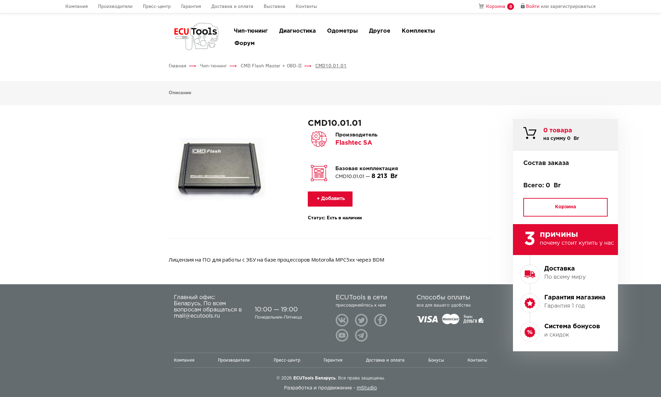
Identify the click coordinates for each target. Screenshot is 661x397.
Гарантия (191, 6)
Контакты (306, 6)
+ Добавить (330, 199)
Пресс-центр (157, 6)
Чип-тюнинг (251, 31)
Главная (177, 66)
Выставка (274, 6)
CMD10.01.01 (331, 66)
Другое (379, 31)
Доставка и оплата (232, 6)
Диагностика (297, 31)
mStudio (367, 388)
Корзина (565, 207)
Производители (115, 6)
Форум (244, 43)
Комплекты (418, 31)
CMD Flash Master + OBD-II (271, 66)
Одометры (342, 31)
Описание (180, 93)
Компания (76, 6)
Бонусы (436, 360)
